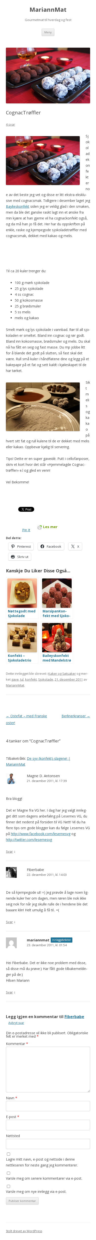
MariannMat (48, 9)
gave (15, 679)
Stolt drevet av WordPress (24, 1231)
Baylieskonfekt (17, 206)
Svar (9, 851)
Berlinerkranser (76, 716)
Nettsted (13, 1135)
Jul (22, 679)
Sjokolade (45, 679)
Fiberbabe (35, 869)
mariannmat (38, 939)
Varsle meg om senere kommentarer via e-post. (44, 1178)
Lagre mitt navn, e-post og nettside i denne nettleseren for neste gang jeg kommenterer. (42, 1162)
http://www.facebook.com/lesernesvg (40, 833)
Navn (11, 1098)
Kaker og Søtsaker (62, 673)
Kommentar (17, 1043)
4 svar (10, 124)
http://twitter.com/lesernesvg (29, 839)
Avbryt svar (16, 1023)
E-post (12, 1116)
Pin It (26, 530)
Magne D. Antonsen (43, 775)
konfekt (31, 679)
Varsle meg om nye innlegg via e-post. (36, 1191)
